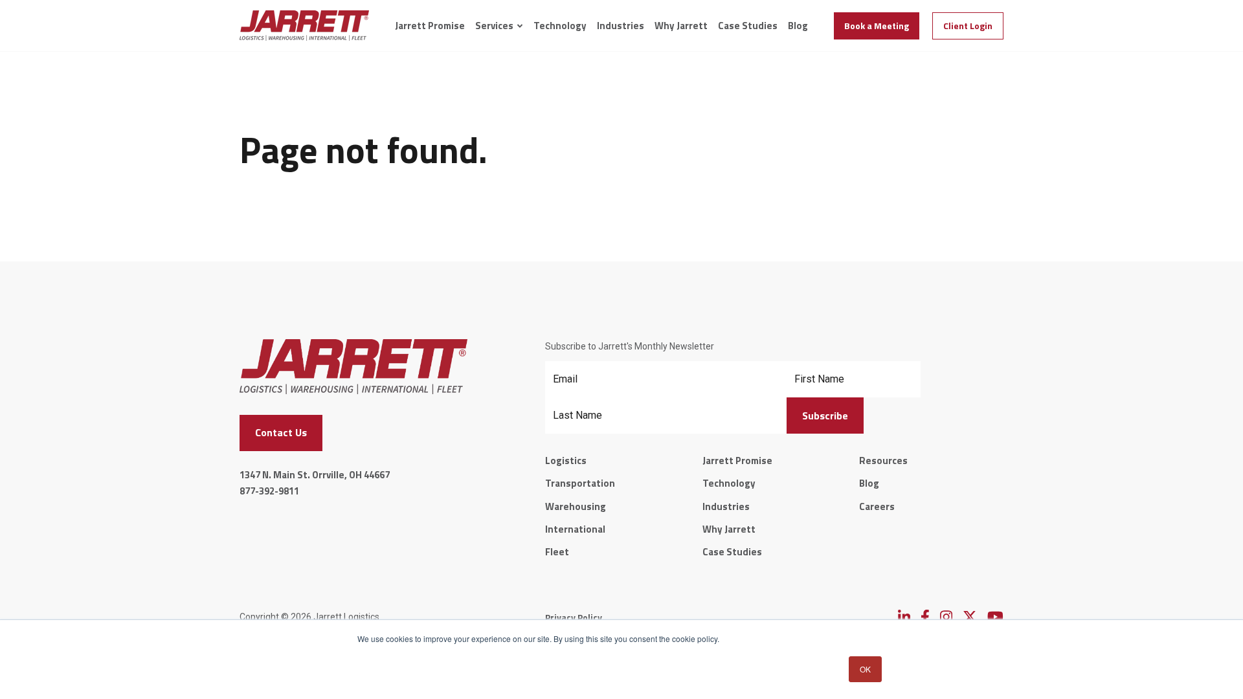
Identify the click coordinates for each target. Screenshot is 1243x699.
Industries (620, 26)
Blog (798, 26)
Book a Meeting (876, 25)
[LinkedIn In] (904, 617)
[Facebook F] (925, 617)
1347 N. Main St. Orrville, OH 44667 (315, 474)
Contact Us (281, 432)
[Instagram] (946, 617)
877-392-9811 (269, 490)
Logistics (566, 460)
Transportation (580, 483)
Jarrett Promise (430, 26)
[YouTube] (995, 617)
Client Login (967, 25)
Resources (883, 460)
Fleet (557, 551)
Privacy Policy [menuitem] (573, 617)
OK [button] (865, 668)
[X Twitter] (970, 617)
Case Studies (748, 26)
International (575, 529)
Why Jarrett (681, 26)
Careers (877, 506)
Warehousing (575, 506)
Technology (560, 26)
